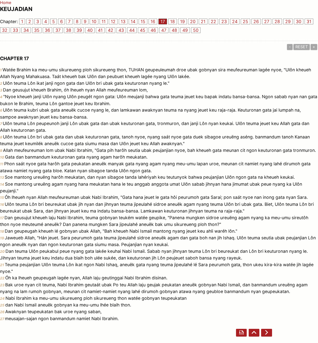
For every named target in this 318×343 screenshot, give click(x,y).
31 (309, 21)
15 (143, 21)
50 (196, 30)
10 (94, 21)
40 (90, 30)
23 (224, 21)
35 (37, 30)
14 (133, 21)
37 (58, 30)
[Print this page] (241, 333)
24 (235, 21)
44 (132, 30)
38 (68, 30)
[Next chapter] (266, 333)
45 (142, 30)
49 (185, 30)
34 (26, 30)
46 (153, 30)
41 (100, 30)
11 (104, 21)
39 (79, 30)
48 (174, 30)
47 (163, 30)
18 (172, 21)
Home (5, 2)
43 (121, 30)
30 (298, 21)
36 (47, 30)
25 (245, 21)
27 (266, 21)
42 (110, 30)
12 (113, 21)
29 (288, 21)
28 (277, 21)
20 (193, 21)
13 (123, 21)
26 (256, 21)
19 (182, 21)
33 (15, 30)
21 (203, 21)
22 (213, 21)
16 (153, 21)
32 (4, 30)
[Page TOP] (254, 333)
